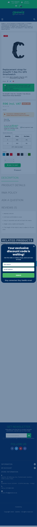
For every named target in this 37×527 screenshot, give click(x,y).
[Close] (34, 246)
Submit (18, 275)
